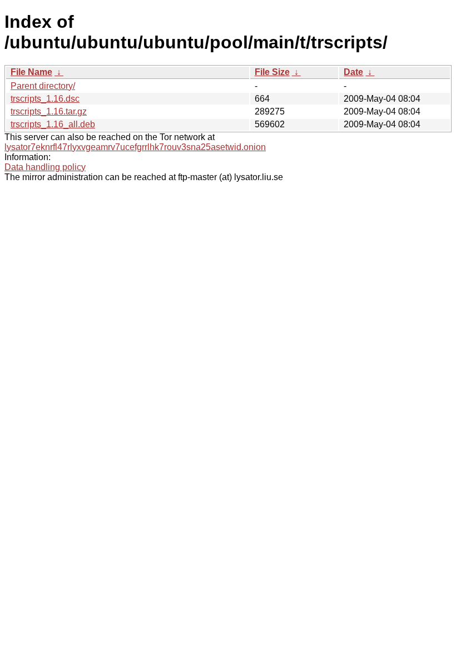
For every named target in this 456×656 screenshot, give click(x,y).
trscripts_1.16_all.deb (53, 124)
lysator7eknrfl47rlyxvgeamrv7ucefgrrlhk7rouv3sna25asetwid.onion (135, 147)
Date (353, 72)
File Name (31, 72)
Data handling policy (45, 167)
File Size (272, 72)
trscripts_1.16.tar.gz (49, 111)
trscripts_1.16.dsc (45, 98)
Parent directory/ (43, 86)
